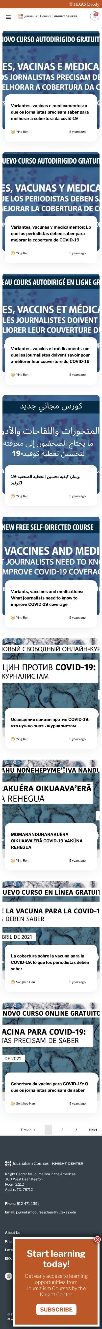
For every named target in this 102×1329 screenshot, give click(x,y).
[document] (51, 664)
